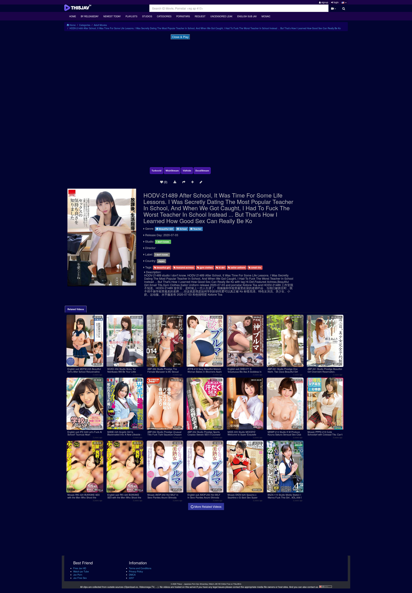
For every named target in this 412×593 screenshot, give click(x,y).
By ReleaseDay (89, 16)
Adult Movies (100, 25)
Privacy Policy (136, 571)
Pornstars (183, 16)
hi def (221, 267)
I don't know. (163, 241)
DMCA (132, 574)
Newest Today (112, 16)
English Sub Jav (247, 16)
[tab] (76, 309)
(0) (165, 182)
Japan (161, 261)
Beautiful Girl (165, 228)
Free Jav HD (79, 568)
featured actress (185, 267)
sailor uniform (237, 267)
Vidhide (187, 170)
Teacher (196, 228)
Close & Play (180, 37)
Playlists (131, 16)
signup (324, 2)
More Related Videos (207, 506)
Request (200, 16)
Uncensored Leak (221, 16)
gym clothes (206, 267)
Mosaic (266, 16)
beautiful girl (163, 267)
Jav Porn (77, 574)
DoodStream (202, 170)
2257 (131, 577)
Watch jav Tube (81, 571)
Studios (147, 16)
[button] (344, 2)
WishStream (172, 170)
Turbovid (156, 170)
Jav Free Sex (80, 577)
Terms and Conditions (140, 568)
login (336, 2)
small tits (256, 267)
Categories (164, 16)
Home (72, 16)
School (183, 228)
